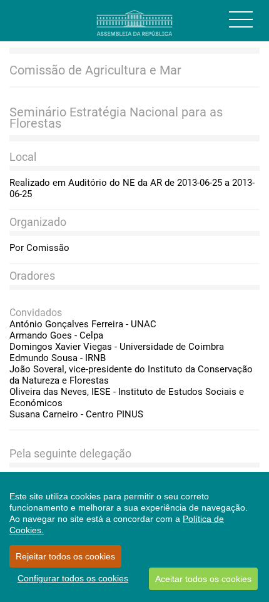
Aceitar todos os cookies (203, 579)
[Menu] (241, 19)
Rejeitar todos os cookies (65, 556)
